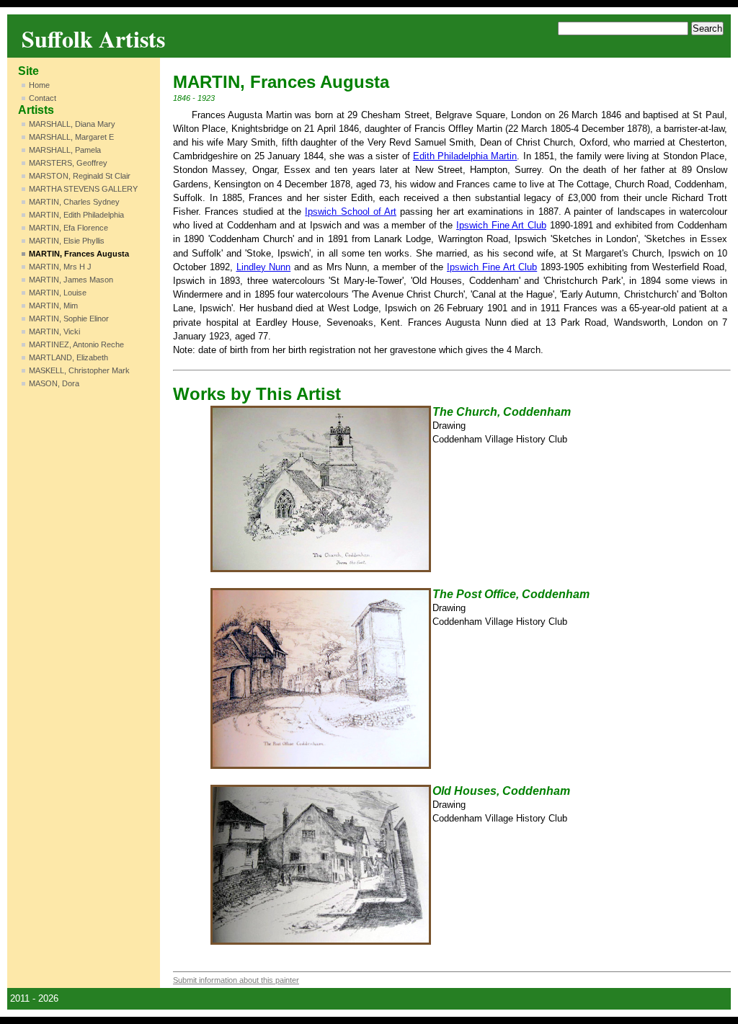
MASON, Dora (54, 383)
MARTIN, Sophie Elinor (69, 318)
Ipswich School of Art (350, 211)
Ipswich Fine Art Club (501, 225)
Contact (42, 98)
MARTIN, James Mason (71, 279)
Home (39, 85)
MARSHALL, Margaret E (71, 137)
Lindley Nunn (263, 267)
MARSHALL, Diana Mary (72, 124)
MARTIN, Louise (57, 292)
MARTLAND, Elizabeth (68, 357)
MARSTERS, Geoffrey (68, 163)
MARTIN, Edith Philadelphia (76, 214)
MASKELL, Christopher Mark (79, 370)
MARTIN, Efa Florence (68, 227)
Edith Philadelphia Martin (465, 156)
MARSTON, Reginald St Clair (79, 176)
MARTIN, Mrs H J (60, 266)
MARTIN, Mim (53, 305)
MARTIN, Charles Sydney (74, 201)
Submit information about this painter (236, 980)
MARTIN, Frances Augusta (79, 253)
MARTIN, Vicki (54, 331)
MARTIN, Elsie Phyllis (67, 240)
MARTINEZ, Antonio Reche (76, 344)
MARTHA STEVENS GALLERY (83, 188)
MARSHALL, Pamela (65, 150)
